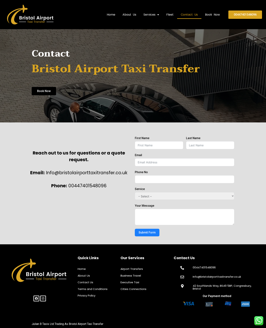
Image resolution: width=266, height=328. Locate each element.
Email (138, 155)
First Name (142, 138)
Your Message (144, 205)
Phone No (141, 172)
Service (140, 189)
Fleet (170, 14)
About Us (129, 14)
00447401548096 (204, 267)
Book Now (212, 14)
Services (149, 14)
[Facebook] (36, 298)
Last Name (193, 138)
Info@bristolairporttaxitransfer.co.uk (217, 277)
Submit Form (147, 232)
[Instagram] (43, 298)
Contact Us (189, 14)
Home (111, 14)
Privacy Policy (86, 295)
